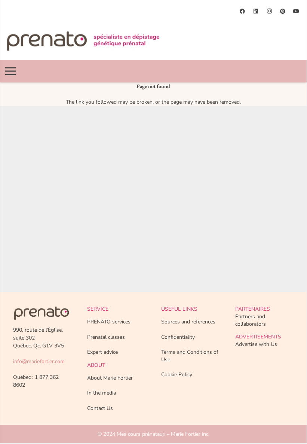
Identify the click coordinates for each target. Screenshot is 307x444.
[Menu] (10, 71)
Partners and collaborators (250, 320)
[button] (294, 71)
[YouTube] (296, 11)
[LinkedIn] (256, 11)
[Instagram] (269, 11)
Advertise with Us (256, 344)
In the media (101, 392)
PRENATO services (109, 321)
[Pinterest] (282, 11)
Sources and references (188, 321)
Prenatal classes (106, 337)
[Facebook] (242, 11)
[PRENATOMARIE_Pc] (83, 41)
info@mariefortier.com (39, 361)
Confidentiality (178, 337)
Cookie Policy (176, 374)
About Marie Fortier (110, 377)
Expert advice (102, 352)
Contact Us (100, 408)
